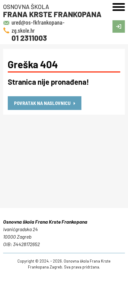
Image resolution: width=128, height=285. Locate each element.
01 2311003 (29, 37)
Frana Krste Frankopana (52, 10)
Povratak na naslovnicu (42, 103)
